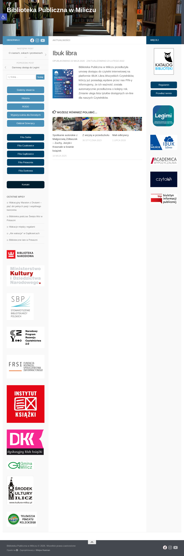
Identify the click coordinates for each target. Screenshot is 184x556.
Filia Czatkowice (25, 145)
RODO (25, 106)
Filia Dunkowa (26, 170)
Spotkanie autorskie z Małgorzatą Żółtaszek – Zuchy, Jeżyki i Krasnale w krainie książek (65, 143)
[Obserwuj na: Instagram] (37, 40)
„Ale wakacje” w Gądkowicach (24, 233)
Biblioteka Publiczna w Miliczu (51, 9)
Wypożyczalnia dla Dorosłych (26, 115)
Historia (25, 98)
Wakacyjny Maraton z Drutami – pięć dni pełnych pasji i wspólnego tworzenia (24, 206)
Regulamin (164, 85)
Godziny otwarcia (25, 90)
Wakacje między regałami (22, 227)
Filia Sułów (25, 137)
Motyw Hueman (43, 550)
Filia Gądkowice (26, 154)
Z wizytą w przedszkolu (95, 135)
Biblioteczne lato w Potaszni (23, 240)
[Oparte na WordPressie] (17, 550)
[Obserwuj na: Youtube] (42, 40)
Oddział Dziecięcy (25, 123)
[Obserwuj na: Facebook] (32, 40)
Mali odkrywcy (120, 135)
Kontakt (25, 184)
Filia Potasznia (25, 162)
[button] (3, 16)
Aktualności (61, 40)
